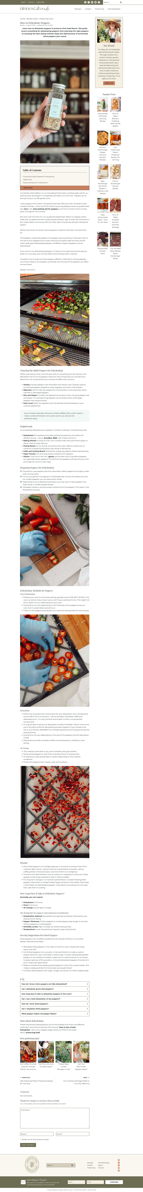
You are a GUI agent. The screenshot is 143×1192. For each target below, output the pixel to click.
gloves (51, 456)
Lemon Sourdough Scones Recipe (115, 184)
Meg (23, 25)
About (23, 2)
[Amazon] (99, 2)
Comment (26, 1110)
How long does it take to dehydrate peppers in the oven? (47, 994)
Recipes (90, 1163)
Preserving (91, 1168)
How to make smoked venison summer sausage (115, 221)
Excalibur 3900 (50, 438)
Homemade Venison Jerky (103, 251)
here (35, 418)
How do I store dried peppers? (35, 1004)
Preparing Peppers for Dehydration (35, 182)
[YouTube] (95, 2)
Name (24, 1134)
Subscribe (40, 2)
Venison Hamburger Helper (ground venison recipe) (103, 153)
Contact (31, 2)
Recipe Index (32, 19)
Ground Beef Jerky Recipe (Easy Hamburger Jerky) (115, 253)
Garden (90, 1165)
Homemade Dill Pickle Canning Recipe (103, 117)
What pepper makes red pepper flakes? (39, 1014)
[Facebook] (85, 2)
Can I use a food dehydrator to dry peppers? (41, 999)
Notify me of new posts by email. (35, 1139)
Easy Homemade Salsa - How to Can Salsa (103, 218)
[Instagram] (88, 2)
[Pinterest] (92, 2)
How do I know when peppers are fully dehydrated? (44, 984)
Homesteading (103, 1163)
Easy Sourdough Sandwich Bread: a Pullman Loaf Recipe (102, 187)
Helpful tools (27, 179)
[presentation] (102, 104)
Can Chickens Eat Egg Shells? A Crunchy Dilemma (76, 1081)
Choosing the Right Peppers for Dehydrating (38, 176)
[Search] (72, 1165)
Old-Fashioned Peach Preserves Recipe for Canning (36, 1081)
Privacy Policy (68, 1190)
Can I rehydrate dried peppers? (35, 1009)
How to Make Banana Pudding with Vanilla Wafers (115, 120)
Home (22, 19)
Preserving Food (46, 19)
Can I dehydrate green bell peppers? (38, 989)
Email (60, 1134)
